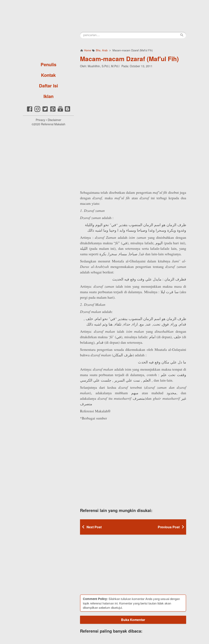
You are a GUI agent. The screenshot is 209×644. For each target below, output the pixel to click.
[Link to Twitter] (45, 111)
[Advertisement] (133, 97)
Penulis (48, 64)
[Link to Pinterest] (52, 111)
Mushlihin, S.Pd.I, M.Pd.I (103, 66)
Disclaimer (54, 120)
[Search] (182, 35)
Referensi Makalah (53, 124)
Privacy (40, 120)
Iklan (48, 96)
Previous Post (169, 527)
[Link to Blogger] (67, 111)
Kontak (48, 75)
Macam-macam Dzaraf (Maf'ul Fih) (129, 58)
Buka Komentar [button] (133, 619)
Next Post (94, 527)
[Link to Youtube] (60, 111)
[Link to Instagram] (37, 111)
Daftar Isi (48, 85)
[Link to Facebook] (29, 111)
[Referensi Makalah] (48, 29)
